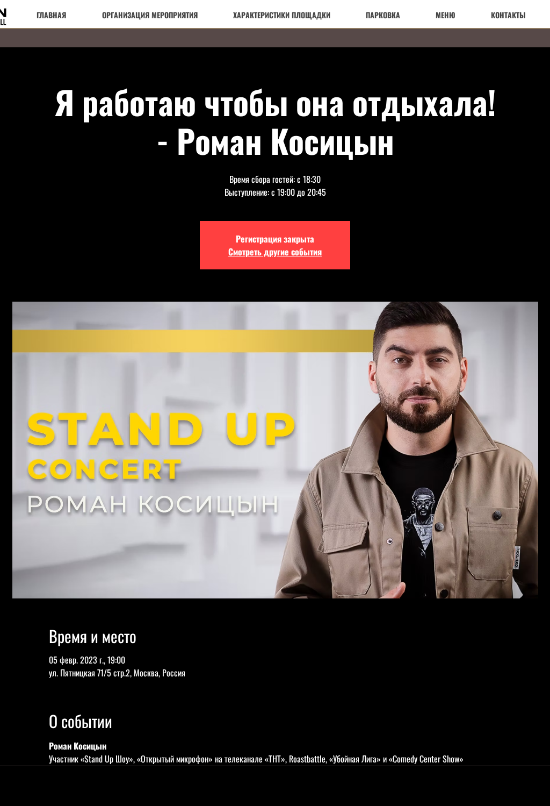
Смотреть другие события (275, 251)
